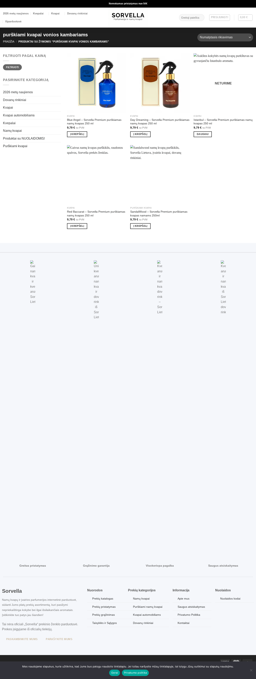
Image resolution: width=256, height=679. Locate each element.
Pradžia (8, 41)
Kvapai (55, 13)
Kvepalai (38, 13)
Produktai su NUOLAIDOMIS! (24, 138)
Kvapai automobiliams (19, 115)
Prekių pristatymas (104, 606)
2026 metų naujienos (16, 13)
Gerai (114, 672)
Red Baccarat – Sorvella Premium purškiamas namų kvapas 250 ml (96, 213)
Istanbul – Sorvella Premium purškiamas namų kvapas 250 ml (223, 121)
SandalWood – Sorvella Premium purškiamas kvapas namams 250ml (158, 213)
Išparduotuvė (13, 21)
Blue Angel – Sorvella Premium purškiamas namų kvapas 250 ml (94, 121)
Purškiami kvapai (15, 146)
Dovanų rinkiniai (77, 13)
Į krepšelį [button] (77, 134)
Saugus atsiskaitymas (191, 606)
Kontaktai (183, 622)
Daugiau (203, 134)
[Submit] (200, 17)
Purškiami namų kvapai (147, 606)
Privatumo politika (135, 672)
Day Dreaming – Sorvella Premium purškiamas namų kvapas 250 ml (159, 121)
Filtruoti (12, 67)
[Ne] (251, 671)
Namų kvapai (12, 130)
